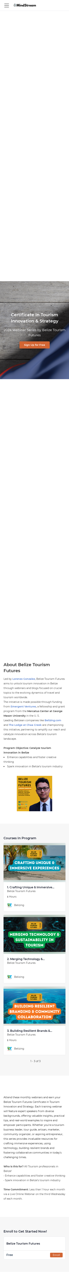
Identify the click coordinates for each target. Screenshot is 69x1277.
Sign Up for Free (34, 345)
